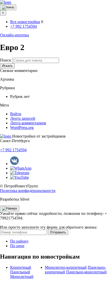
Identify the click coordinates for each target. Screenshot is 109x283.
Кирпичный (20, 267)
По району (19, 241)
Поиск (5, 60)
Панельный (20, 272)
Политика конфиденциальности (28, 190)
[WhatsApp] (20, 168)
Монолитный (21, 276)
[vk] (14, 163)
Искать (7, 66)
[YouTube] (19, 177)
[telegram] (19, 173)
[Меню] (8, 7)
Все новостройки (25, 22)
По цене (17, 246)
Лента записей (22, 118)
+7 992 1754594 (23, 26)
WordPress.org (22, 127)
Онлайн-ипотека (14, 35)
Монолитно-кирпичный (66, 267)
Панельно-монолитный (86, 272)
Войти (15, 114)
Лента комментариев (28, 123)
